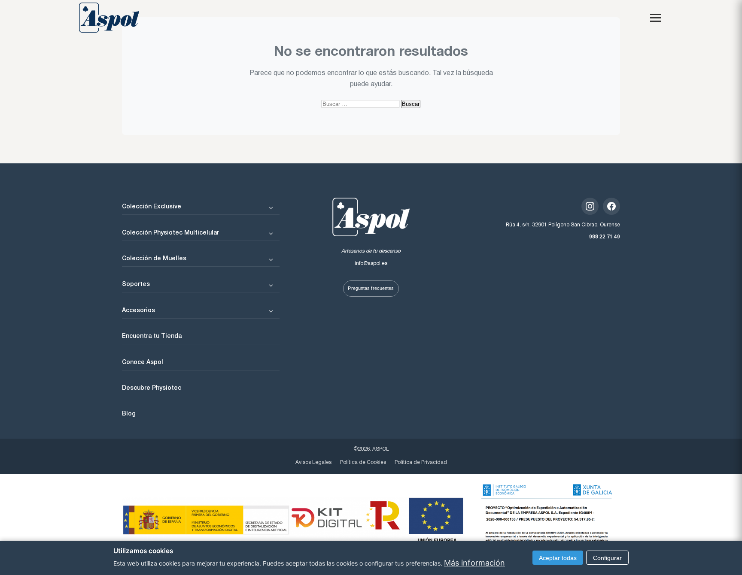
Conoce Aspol (142, 361)
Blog (129, 413)
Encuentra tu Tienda (152, 335)
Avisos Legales (313, 462)
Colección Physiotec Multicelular (170, 232)
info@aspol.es (371, 263)
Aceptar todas (558, 557)
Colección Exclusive (151, 206)
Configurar (607, 557)
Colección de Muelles (154, 257)
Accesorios (138, 309)
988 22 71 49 (604, 236)
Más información (474, 562)
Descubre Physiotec (151, 387)
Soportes (136, 283)
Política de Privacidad (421, 462)
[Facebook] (611, 206)
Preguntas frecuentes (371, 288)
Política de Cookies (363, 462)
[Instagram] (590, 206)
